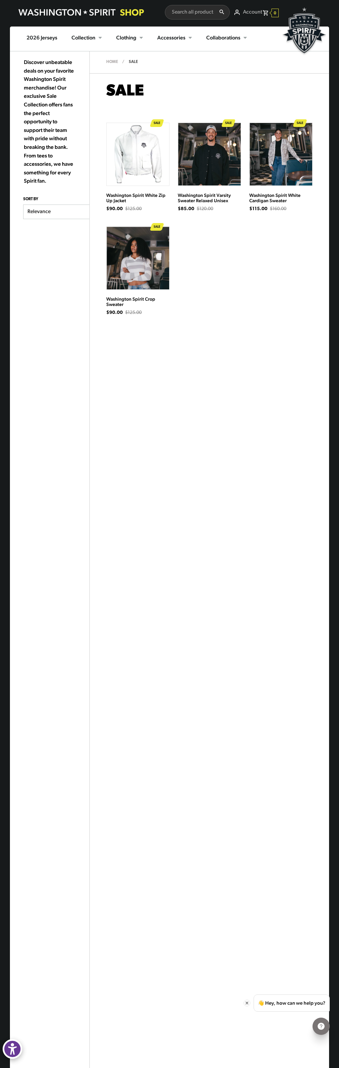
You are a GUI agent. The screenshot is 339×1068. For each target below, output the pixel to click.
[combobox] (189, 12)
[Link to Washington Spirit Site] (304, 58)
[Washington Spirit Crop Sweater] (138, 258)
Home (112, 62)
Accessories (171, 37)
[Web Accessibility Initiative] (12, 1049)
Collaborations (223, 37)
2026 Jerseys (41, 37)
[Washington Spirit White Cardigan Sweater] (281, 154)
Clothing (126, 37)
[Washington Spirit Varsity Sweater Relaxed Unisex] (209, 154)
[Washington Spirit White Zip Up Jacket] (138, 154)
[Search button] (222, 12)
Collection (83, 37)
